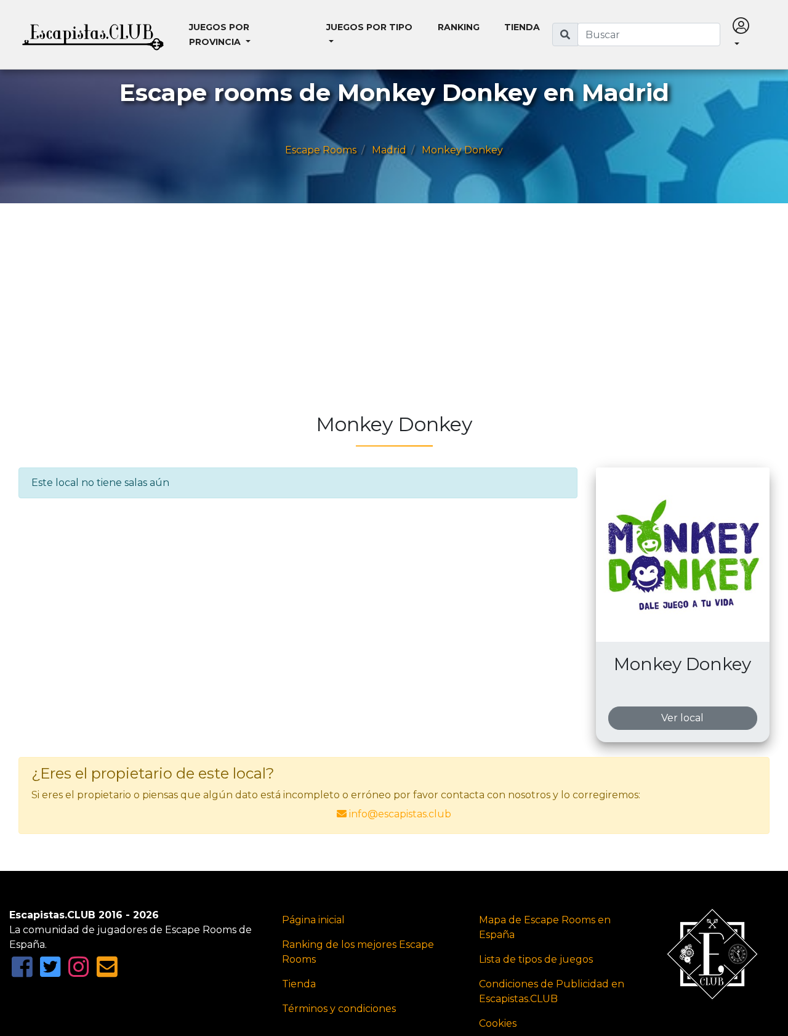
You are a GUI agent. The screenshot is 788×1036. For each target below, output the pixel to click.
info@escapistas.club (400, 814)
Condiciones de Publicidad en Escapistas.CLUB (551, 991)
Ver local (682, 718)
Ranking (459, 27)
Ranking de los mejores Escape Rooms (358, 952)
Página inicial (313, 920)
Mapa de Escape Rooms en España (545, 927)
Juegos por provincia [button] (219, 34)
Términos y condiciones (339, 1008)
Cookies (498, 1023)
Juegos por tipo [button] (369, 27)
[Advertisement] (387, 314)
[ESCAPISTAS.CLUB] (93, 34)
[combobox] (648, 34)
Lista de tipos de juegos (536, 959)
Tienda (522, 27)
